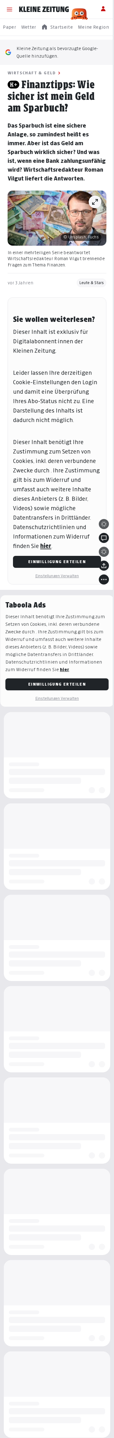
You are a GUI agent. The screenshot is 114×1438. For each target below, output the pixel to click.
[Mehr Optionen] (99, 605)
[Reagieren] (99, 549)
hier (45, 571)
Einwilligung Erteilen (54, 587)
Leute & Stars (86, 289)
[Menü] (9, 9)
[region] (57, 27)
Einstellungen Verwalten (55, 601)
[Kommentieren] (99, 563)
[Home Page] (44, 9)
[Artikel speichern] (99, 577)
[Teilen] (99, 591)
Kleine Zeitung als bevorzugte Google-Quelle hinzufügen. (57, 52)
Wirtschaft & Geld (32, 73)
